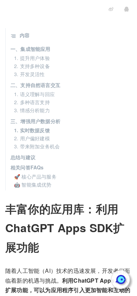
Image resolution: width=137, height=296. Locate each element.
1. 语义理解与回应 (34, 93)
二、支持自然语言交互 (35, 84)
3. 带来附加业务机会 (37, 146)
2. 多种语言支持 (32, 102)
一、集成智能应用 (31, 48)
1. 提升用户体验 (32, 57)
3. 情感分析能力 (32, 110)
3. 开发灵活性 (29, 74)
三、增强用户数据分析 (35, 121)
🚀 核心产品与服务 (35, 176)
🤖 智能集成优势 (33, 184)
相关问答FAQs (27, 167)
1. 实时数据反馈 (32, 130)
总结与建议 (23, 157)
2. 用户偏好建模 (32, 138)
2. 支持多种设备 (32, 65)
